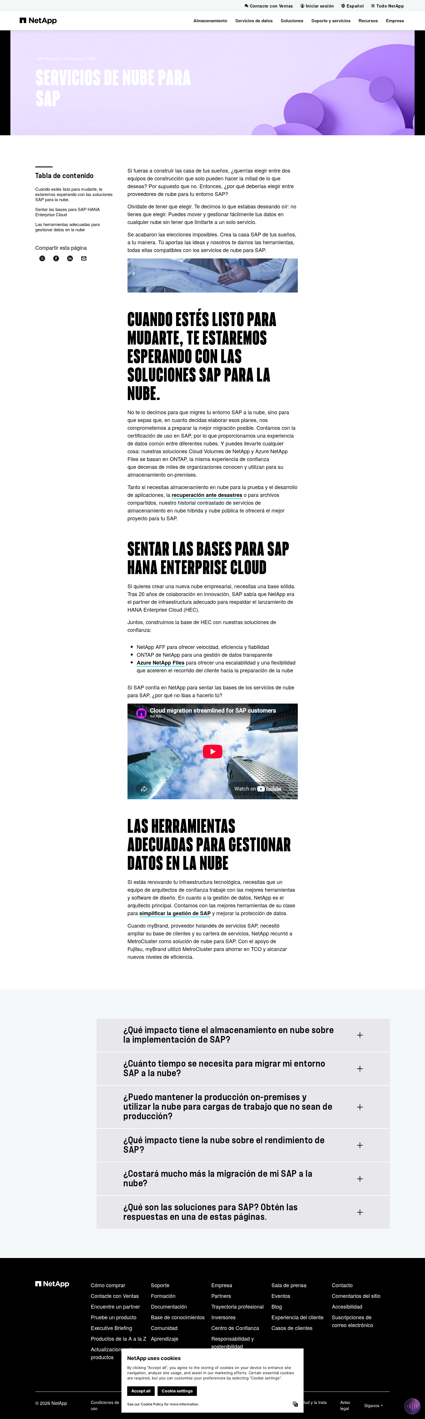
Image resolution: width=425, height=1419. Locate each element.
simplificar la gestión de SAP (175, 913)
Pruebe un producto (113, 1317)
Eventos (280, 1295)
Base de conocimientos (178, 1317)
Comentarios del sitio (356, 1295)
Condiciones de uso (105, 1405)
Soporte (160, 1285)
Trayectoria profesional (237, 1306)
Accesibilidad (347, 1306)
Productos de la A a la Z (118, 1338)
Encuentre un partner (115, 1306)
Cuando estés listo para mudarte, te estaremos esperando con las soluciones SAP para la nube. (74, 194)
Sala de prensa (288, 1285)
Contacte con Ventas (115, 1295)
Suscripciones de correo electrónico (352, 1321)
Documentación (169, 1306)
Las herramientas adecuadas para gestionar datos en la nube (67, 226)
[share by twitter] (42, 258)
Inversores (223, 1317)
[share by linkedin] (70, 258)
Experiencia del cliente (297, 1317)
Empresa (221, 1285)
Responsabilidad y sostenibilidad (232, 1342)
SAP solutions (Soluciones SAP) (66, 58)
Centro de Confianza (235, 1327)
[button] (210, 20)
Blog (276, 1306)
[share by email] (84, 258)
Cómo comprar (108, 1285)
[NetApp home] (38, 20)
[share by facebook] (56, 258)
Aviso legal (345, 1405)
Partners (221, 1295)
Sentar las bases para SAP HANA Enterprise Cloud (67, 211)
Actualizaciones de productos (112, 1353)
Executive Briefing (111, 1327)
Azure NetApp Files (160, 662)
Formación (163, 1295)
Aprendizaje (164, 1338)
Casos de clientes (292, 1327)
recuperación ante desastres (207, 495)
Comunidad (164, 1327)
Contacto (342, 1285)
